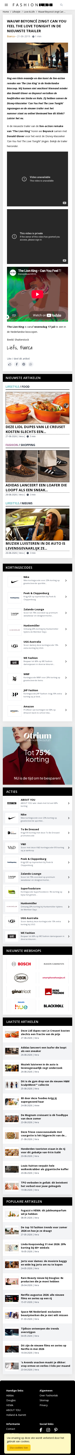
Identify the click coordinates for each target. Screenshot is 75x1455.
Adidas (10, 1395)
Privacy (44, 1405)
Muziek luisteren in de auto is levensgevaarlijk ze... (35, 546)
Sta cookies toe (19, 1447)
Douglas (11, 1400)
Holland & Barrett (16, 1415)
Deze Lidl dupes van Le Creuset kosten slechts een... (35, 429)
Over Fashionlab (49, 1395)
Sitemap (44, 1400)
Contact (10, 1428)
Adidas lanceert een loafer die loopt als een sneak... (36, 487)
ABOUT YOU (13, 1410)
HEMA (9, 1405)
